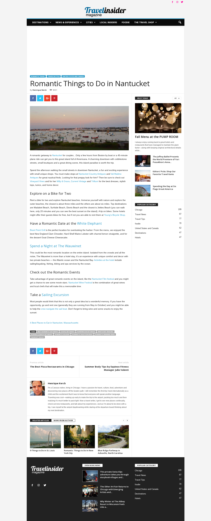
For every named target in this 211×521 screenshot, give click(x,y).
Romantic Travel (38, 76)
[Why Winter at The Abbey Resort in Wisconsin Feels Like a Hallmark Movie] (90, 506)
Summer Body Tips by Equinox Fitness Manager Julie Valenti (107, 368)
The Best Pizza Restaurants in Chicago (52, 366)
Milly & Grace (63, 181)
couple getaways (67, 332)
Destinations (40, 22)
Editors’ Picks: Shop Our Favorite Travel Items (164, 173)
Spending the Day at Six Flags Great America (164, 187)
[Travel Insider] (105, 11)
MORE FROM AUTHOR (63, 420)
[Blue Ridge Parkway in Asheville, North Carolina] (113, 436)
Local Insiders (108, 22)
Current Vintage (78, 181)
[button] (179, 22)
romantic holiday (62, 334)
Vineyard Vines (37, 181)
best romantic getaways (48, 332)
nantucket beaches (105, 332)
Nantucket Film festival (103, 279)
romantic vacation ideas (82, 334)
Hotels (138, 237)
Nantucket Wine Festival (80, 282)
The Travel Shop (144, 22)
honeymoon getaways (86, 332)
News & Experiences (67, 22)
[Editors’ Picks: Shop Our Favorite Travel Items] (142, 176)
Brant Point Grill (37, 230)
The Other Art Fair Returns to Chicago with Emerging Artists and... (114, 489)
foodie (137, 224)
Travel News (140, 214)
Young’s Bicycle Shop (114, 215)
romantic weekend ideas (105, 334)
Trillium (94, 181)
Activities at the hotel (104, 260)
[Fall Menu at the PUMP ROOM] (158, 118)
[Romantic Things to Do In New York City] (79, 436)
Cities (89, 22)
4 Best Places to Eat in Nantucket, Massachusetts (54, 322)
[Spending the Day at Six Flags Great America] (142, 190)
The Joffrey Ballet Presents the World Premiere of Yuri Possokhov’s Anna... (166, 159)
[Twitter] (182, 2)
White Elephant (89, 223)
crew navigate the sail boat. (54, 309)
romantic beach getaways (41, 334)
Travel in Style (54, 76)
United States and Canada (73, 76)
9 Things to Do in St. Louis (42, 450)
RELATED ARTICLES (40, 420)
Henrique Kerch (39, 90)
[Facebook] (172, 2)
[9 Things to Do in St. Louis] (45, 436)
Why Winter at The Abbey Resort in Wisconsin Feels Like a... (112, 504)
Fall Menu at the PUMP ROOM (156, 137)
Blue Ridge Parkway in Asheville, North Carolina (110, 451)
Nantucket (57, 155)
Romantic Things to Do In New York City (78, 451)
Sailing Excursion (55, 294)
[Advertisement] (105, 49)
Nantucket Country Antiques (92, 174)
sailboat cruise (37, 337)
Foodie (126, 22)
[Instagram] (177, 2)
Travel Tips (140, 219)
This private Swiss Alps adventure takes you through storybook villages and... (114, 474)
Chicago (138, 210)
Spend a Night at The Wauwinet (55, 246)
